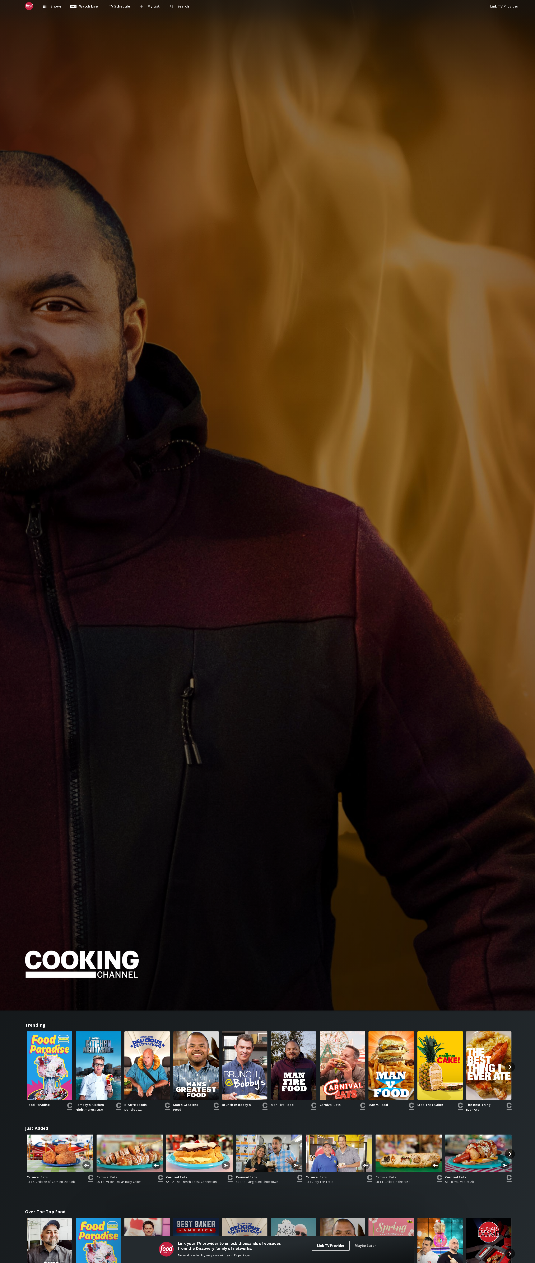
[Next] (510, 1067)
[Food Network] (31, 6)
